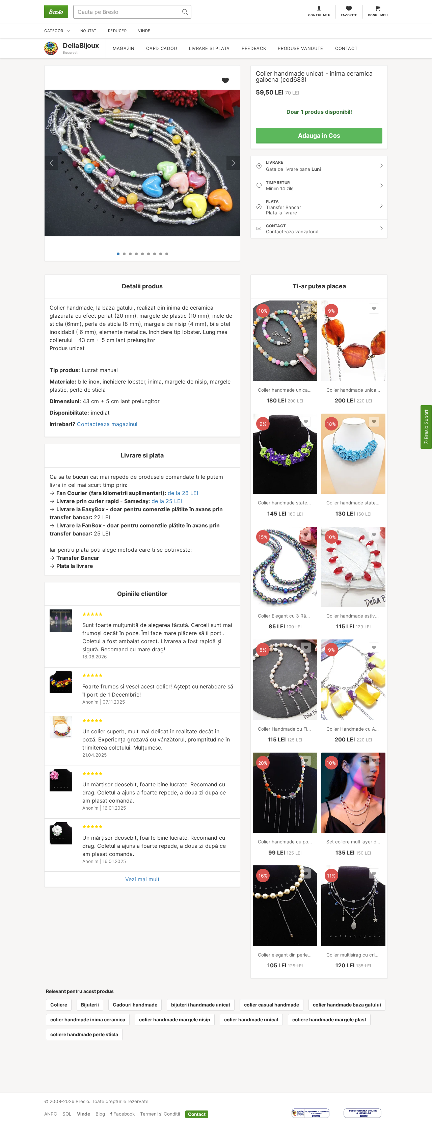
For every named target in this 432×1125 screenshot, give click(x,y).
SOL (67, 1114)
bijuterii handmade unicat (200, 1005)
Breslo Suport (426, 425)
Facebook (123, 1114)
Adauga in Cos (319, 135)
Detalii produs (142, 286)
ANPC (50, 1114)
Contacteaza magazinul (107, 424)
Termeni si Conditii (160, 1114)
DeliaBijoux (81, 46)
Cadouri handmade (135, 1005)
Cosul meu (378, 15)
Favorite (349, 15)
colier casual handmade (271, 1005)
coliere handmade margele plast (329, 1019)
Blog (100, 1114)
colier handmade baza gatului (347, 1005)
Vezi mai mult (142, 879)
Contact (346, 48)
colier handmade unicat (251, 1019)
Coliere (58, 1005)
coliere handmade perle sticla (84, 1034)
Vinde (83, 1114)
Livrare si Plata (209, 48)
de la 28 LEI (183, 493)
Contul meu (319, 15)
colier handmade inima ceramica (87, 1019)
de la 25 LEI (167, 501)
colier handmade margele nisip (174, 1019)
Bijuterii (90, 1005)
